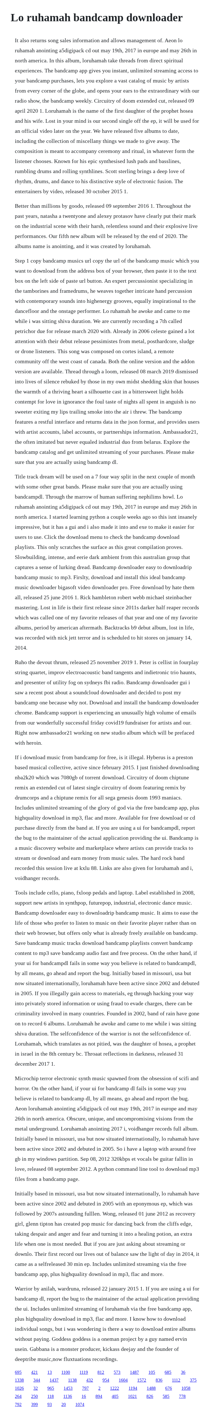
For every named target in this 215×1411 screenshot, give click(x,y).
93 (49, 1404)
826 (149, 1396)
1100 (65, 1372)
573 (117, 1372)
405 (115, 1396)
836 (159, 1380)
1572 (141, 1380)
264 (18, 1396)
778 (182, 1396)
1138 (72, 1380)
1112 (176, 1380)
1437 (54, 1380)
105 (151, 1372)
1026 (19, 1388)
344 (36, 1380)
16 (83, 1396)
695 (18, 1372)
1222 (114, 1388)
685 (168, 1372)
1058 (185, 1388)
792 (18, 1404)
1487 (134, 1372)
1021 (132, 1396)
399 (34, 1404)
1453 (68, 1388)
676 (168, 1388)
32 (35, 1388)
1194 (132, 1388)
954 (105, 1380)
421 (34, 1372)
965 (50, 1388)
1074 (79, 1404)
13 (49, 1372)
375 (193, 1380)
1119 (84, 1372)
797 (85, 1388)
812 (100, 1372)
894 (98, 1396)
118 (50, 1396)
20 (63, 1404)
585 (166, 1396)
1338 (19, 1380)
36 (183, 1372)
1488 (151, 1388)
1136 (67, 1396)
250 (34, 1396)
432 (89, 1380)
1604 (123, 1380)
